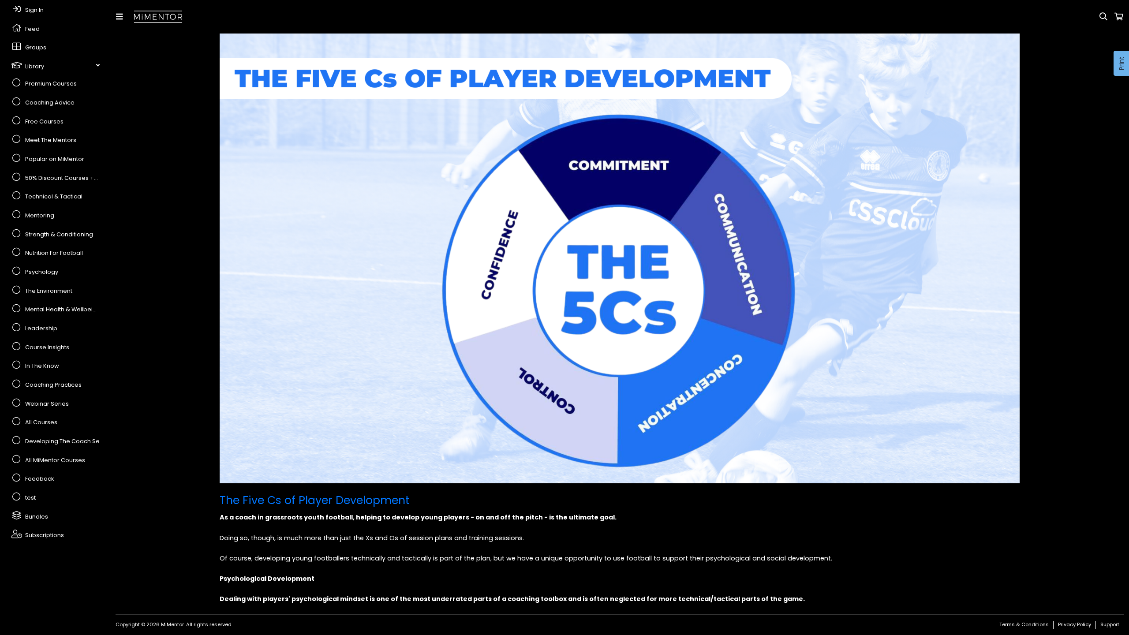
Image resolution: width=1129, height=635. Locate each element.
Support (1109, 624)
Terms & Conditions (1024, 624)
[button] (121, 16)
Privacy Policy (1074, 624)
